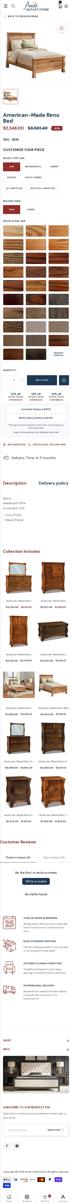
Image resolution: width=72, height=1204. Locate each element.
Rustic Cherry (33, 177)
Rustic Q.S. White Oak (42, 188)
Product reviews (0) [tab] (18, 857)
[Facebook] (7, 1146)
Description (14, 483)
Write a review (36, 881)
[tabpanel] (36, 54)
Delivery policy (53, 483)
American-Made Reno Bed (53, 708)
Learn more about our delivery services (36, 432)
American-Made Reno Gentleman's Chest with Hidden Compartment (53, 601)
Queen (30, 209)
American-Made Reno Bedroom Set (18, 708)
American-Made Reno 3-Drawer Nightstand (18, 815)
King (11, 209)
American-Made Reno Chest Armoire (18, 655)
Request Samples (59, 354)
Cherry (54, 166)
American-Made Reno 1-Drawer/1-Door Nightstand (53, 815)
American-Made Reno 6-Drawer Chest (53, 762)
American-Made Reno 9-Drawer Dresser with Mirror (18, 762)
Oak (11, 166)
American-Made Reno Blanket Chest (53, 655)
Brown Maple (33, 166)
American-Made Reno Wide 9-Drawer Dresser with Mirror (19, 601)
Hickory (11, 177)
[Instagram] (17, 1146)
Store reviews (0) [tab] (54, 857)
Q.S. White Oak (14, 188)
